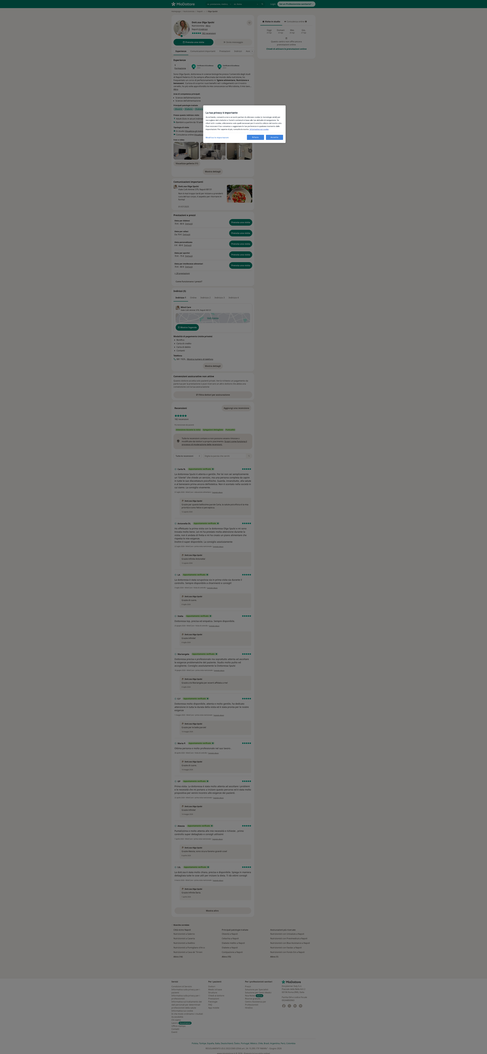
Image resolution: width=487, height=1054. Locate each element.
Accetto (274, 137)
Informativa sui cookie (259, 129)
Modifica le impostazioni (217, 137)
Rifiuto (255, 137)
